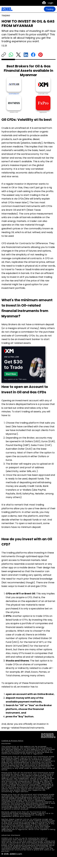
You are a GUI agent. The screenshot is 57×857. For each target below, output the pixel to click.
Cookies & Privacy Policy (12, 741)
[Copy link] (3, 55)
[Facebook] (33, 55)
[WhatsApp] (11, 55)
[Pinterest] (40, 55)
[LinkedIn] (26, 55)
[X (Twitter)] (18, 55)
